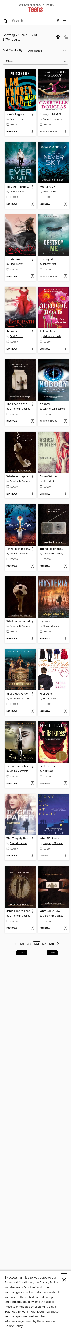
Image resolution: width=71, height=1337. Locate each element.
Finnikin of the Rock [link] (18, 549)
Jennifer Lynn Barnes (54, 408)
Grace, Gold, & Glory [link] (52, 114)
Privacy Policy (49, 1282)
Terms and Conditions (19, 1282)
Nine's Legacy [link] (15, 114)
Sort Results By (12, 50)
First (21, 952)
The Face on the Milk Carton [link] (18, 404)
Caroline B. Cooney (20, 408)
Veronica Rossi (17, 191)
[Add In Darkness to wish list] (65, 783)
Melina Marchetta (52, 336)
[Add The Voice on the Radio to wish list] (65, 566)
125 (51, 944)
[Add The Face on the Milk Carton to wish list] (32, 421)
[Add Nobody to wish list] (65, 421)
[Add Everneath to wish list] (32, 349)
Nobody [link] (45, 404)
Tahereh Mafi (50, 264)
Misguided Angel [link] (17, 694)
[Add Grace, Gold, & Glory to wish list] (65, 131)
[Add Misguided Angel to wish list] (32, 711)
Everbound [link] (13, 259)
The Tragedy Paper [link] (18, 838)
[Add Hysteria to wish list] (65, 638)
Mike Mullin (49, 481)
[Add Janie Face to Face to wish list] (32, 928)
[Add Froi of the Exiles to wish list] (32, 783)
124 (44, 944)
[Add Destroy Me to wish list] (65, 276)
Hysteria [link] (45, 621)
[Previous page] (15, 944)
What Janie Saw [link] (50, 911)
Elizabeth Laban (18, 843)
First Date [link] (46, 694)
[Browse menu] (64, 20)
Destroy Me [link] (47, 259)
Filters (9, 61)
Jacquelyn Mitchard (53, 843)
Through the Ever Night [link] (18, 187)
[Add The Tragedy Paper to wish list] (32, 855)
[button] (58, 38)
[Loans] (56, 21)
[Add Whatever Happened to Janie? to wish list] (32, 493)
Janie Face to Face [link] (18, 911)
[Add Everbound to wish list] (32, 276)
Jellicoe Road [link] (48, 331)
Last (52, 952)
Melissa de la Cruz (19, 698)
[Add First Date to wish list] (65, 711)
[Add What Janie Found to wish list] (32, 638)
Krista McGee (50, 698)
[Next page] (58, 944)
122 (28, 944)
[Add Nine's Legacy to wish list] (32, 131)
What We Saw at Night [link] (52, 838)
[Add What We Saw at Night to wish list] (65, 855)
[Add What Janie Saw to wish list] (65, 928)
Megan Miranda (51, 626)
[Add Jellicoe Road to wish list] (65, 349)
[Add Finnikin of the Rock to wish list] (32, 566)
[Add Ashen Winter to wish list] (65, 493)
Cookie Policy (14, 1326)
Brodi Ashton (16, 264)
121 (22, 944)
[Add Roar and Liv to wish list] (65, 204)
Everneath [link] (13, 331)
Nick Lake (48, 771)
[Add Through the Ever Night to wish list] (32, 204)
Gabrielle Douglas (52, 119)
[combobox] (28, 21)
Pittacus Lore (16, 119)
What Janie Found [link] (18, 621)
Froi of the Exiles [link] (17, 766)
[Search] (5, 21)
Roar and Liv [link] (48, 187)
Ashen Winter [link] (48, 476)
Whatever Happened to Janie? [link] (18, 476)
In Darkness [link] (47, 766)
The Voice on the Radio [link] (52, 549)
